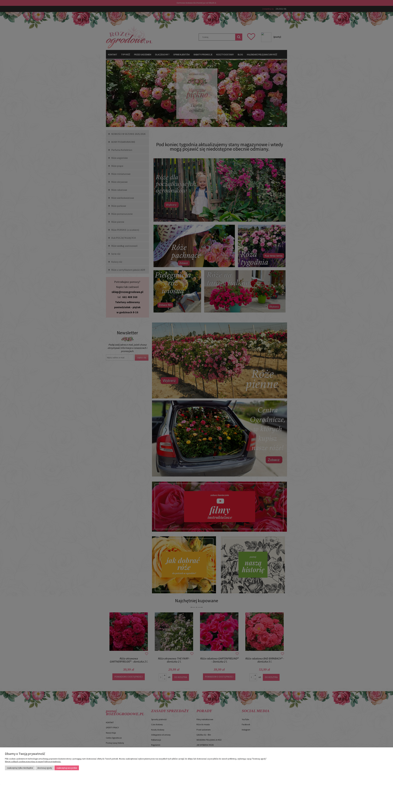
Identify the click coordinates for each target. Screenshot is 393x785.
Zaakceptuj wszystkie (66, 767)
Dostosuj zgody (44, 767)
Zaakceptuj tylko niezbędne (20, 767)
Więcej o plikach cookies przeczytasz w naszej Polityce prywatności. (33, 761)
